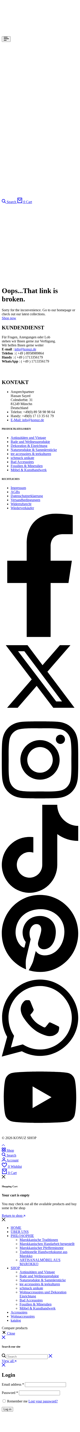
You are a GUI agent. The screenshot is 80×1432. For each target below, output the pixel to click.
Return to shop (12, 1215)
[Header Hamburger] (6, 39)
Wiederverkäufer (22, 508)
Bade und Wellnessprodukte (30, 442)
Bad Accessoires (22, 462)
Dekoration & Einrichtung (29, 446)
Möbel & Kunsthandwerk (29, 470)
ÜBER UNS (20, 1232)
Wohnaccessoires (23, 1316)
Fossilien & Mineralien (27, 466)
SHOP (15, 1268)
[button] (8, 1333)
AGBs (15, 492)
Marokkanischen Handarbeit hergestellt (47, 1244)
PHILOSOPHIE (22, 1236)
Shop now (9, 318)
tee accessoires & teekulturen (31, 454)
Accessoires (19, 1312)
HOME (16, 1228)
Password (10, 1393)
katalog (16, 1320)
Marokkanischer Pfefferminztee (42, 1248)
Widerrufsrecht (21, 504)
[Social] (40, 636)
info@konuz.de (25, 349)
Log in (7, 1409)
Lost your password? (43, 1401)
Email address (13, 1384)
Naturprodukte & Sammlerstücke (34, 450)
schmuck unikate (22, 458)
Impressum (18, 488)
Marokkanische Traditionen (39, 1240)
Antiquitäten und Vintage (28, 438)
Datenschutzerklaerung (27, 496)
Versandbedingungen (25, 500)
